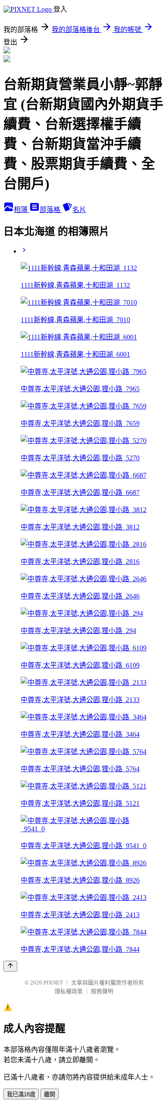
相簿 (21, 209)
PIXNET (53, 982)
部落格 (51, 209)
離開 (49, 1094)
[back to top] (10, 966)
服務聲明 (102, 991)
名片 (79, 209)
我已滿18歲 (21, 1094)
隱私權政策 (69, 991)
